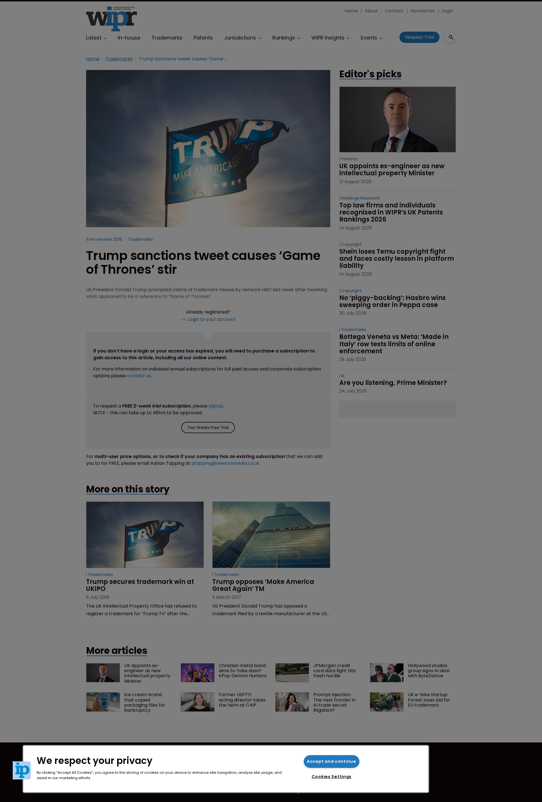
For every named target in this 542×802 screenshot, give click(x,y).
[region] (226, 769)
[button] (22, 770)
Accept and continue (331, 761)
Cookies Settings (332, 776)
